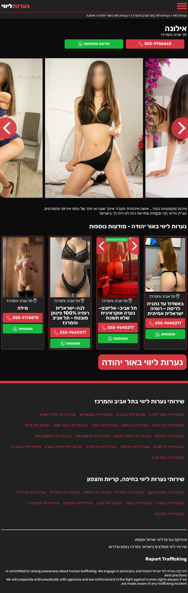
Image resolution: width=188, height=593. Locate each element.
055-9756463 (157, 43)
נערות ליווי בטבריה (65, 492)
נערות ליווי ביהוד (104, 425)
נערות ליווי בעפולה (78, 503)
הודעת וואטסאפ (97, 43)
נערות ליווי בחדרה (129, 492)
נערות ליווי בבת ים (130, 414)
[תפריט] (182, 6)
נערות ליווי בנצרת (170, 503)
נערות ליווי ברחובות (168, 446)
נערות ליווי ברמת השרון (63, 446)
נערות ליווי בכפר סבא (70, 425)
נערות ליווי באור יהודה (142, 362)
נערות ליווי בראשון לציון (53, 436)
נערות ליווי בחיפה (97, 492)
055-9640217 (168, 323)
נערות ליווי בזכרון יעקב (166, 492)
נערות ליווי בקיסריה (44, 503)
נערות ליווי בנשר (139, 503)
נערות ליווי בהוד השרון (58, 414)
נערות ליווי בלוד (37, 425)
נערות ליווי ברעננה (26, 446)
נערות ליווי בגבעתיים (96, 414)
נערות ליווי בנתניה (169, 436)
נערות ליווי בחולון (135, 425)
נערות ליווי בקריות (169, 513)
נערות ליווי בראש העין (92, 436)
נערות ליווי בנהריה (31, 492)
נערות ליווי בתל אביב (167, 457)
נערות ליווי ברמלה (134, 446)
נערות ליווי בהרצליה (168, 425)
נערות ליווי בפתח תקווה (132, 436)
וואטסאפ (168, 334)
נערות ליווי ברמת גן (101, 446)
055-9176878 (25, 317)
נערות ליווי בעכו (109, 503)
